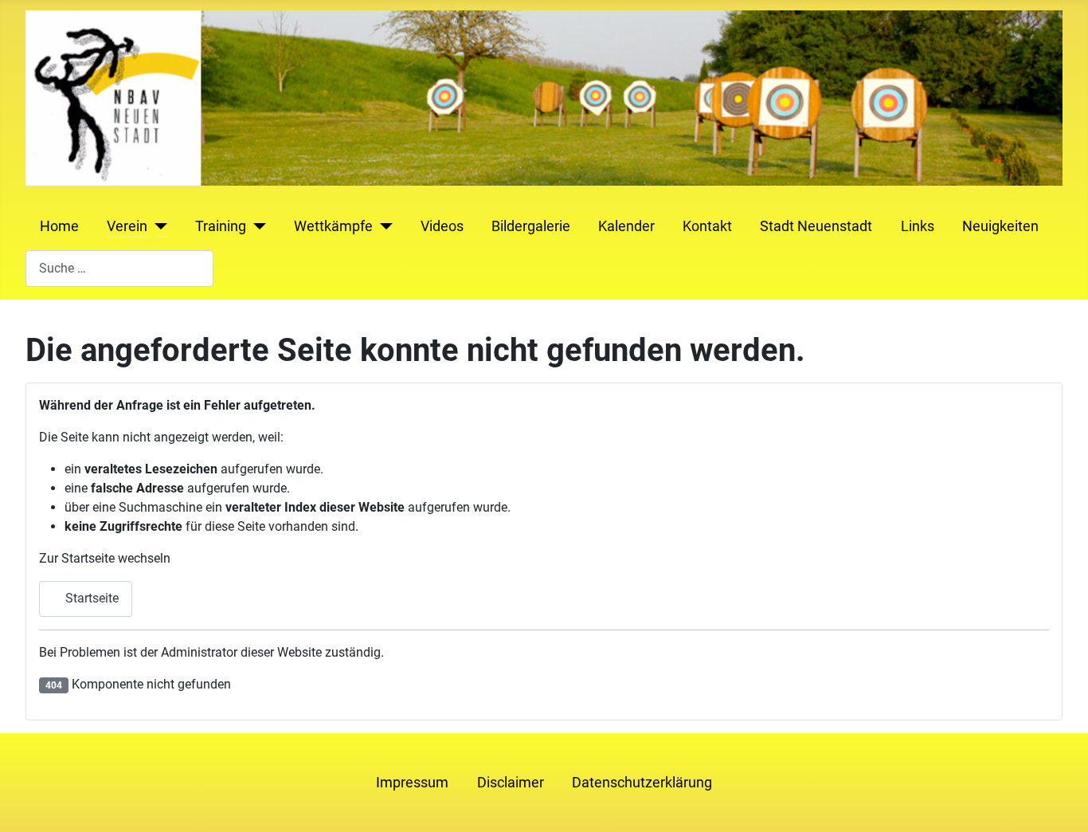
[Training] (256, 226)
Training (220, 226)
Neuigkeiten (1000, 226)
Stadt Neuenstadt (816, 226)
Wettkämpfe (333, 226)
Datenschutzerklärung (642, 783)
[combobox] (119, 268)
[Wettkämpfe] (383, 226)
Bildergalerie (530, 226)
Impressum (412, 783)
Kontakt (707, 226)
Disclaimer (510, 783)
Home (59, 226)
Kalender (626, 226)
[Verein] (157, 226)
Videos (442, 226)
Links (917, 226)
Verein (127, 226)
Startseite (90, 598)
